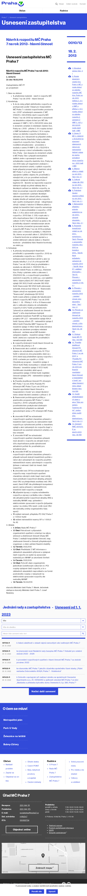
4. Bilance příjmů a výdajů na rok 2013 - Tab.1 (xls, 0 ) (77, 173)
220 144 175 (25, 809)
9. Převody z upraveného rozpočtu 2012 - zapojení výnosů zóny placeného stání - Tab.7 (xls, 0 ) (77, 297)
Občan (22, 10)
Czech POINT (33, 766)
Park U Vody (10, 728)
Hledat (61, 4)
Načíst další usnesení (43, 691)
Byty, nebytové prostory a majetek (34, 774)
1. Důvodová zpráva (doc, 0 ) (77, 71)
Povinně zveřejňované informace (61, 828)
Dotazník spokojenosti (57, 833)
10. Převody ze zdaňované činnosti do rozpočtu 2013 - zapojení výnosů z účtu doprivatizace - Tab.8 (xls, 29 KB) (77, 321)
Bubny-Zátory (11, 744)
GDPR (51, 830)
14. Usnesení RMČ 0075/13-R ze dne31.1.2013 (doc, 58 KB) (77, 429)
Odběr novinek (71, 4)
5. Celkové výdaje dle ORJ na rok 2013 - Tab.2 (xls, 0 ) (77, 184)
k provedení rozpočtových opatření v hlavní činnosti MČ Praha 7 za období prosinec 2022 (49, 661)
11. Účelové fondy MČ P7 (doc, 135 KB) (77, 337)
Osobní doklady (34, 782)
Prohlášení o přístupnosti (40, 884)
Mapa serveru (19, 884)
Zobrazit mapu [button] (44, 867)
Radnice (64, 10)
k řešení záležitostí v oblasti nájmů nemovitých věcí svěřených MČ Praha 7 (48, 643)
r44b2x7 (23, 816)
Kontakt (83, 4)
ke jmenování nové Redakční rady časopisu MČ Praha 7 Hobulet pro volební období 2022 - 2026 (49, 652)
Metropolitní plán (12, 719)
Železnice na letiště (14, 736)
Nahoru (6, 884)
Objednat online (22, 829)
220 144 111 (25, 805)
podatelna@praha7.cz (29, 813)
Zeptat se (10, 773)
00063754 (24, 820)
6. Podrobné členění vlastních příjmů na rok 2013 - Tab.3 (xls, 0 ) (78, 195)
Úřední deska (33, 762)
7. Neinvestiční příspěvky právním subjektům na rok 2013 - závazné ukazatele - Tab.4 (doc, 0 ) (77, 213)
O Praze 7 (53, 764)
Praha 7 (4, 17)
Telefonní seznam (55, 826)
